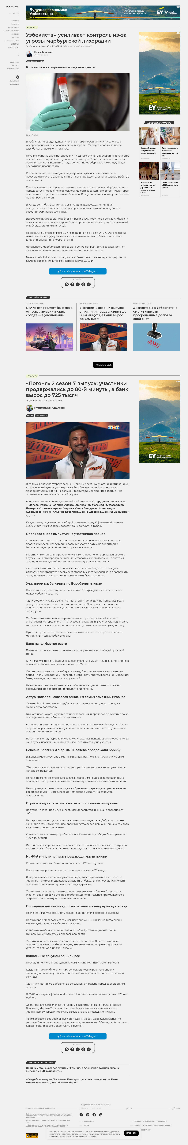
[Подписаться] (129, 1108)
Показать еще (103, 365)
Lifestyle (15, 44)
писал (61, 257)
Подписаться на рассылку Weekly (96, 1105)
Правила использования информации (150, 1121)
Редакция (14, 62)
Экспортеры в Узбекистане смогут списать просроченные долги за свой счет (155, 313)
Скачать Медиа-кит (142, 1130)
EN (18, 14)
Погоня (30, 415)
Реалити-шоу (41, 415)
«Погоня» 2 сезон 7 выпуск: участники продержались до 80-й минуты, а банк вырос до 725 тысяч (103, 313)
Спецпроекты (13, 69)
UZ (14, 14)
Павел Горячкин (43, 52)
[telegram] (94, 1114)
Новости (15, 21)
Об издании (89, 1121)
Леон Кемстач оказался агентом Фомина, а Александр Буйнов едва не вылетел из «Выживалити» (73, 1070)
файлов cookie (89, 1136)
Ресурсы (15, 34)
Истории (15, 24)
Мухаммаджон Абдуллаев (49, 407)
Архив (86, 1126)
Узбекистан (14, 84)
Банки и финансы (11, 31)
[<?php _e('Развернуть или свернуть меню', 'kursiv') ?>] (17, 77)
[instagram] (87, 1114)
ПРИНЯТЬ (131, 1133)
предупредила (35, 208)
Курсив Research (12, 41)
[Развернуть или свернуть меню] (18, 55)
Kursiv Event (13, 47)
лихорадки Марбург (56, 218)
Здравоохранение (35, 61)
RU (10, 14)
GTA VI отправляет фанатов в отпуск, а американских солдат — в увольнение (49, 311)
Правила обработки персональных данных (152, 1126)
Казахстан (14, 81)
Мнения (15, 37)
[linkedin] (100, 1114)
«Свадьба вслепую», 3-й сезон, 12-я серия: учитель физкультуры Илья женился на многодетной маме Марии (72, 1081)
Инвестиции (13, 27)
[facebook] (81, 1114)
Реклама (15, 65)
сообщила (106, 145)
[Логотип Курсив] (12, 6)
